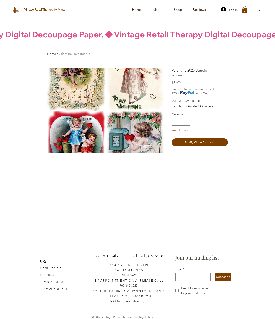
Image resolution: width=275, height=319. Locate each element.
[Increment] (187, 121)
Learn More (202, 93)
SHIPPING (47, 275)
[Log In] (222, 9)
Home (51, 54)
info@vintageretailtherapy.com (129, 301)
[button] (178, 10)
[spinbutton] (181, 121)
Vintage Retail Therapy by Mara (44, 9)
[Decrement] (174, 121)
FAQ (43, 261)
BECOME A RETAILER (55, 289)
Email (179, 269)
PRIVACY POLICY (52, 282)
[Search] (258, 9)
